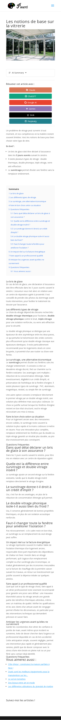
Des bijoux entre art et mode (21, 682)
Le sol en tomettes (17, 679)
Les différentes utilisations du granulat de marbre (30, 686)
